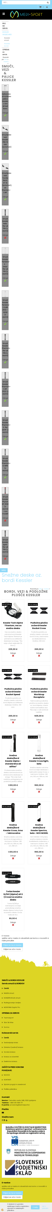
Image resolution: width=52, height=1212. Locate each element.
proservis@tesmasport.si (20, 1105)
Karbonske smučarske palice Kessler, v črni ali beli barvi (5, 101)
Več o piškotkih (45, 1207)
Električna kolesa (10, 1061)
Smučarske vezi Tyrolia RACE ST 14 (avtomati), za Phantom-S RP (5, 183)
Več (5, 178)
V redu (35, 1207)
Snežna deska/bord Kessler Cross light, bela (39, 759)
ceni (5, 59)
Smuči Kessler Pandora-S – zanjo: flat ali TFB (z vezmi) (5, 265)
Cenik (6, 988)
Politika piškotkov (10, 1089)
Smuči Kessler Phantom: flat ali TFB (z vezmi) (5, 349)
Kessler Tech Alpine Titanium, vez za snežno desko (13, 625)
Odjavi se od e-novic (12, 949)
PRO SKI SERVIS (5, 26)
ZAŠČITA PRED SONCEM (13, 1067)
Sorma (6, 1027)
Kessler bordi (6, 44)
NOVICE (7, 1075)
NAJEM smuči (9, 993)
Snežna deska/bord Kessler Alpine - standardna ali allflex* (13, 761)
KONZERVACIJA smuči (12, 998)
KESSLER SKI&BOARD (5, 33)
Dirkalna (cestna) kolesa (13, 1047)
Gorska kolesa (9, 1052)
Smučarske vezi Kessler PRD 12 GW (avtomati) (5, 141)
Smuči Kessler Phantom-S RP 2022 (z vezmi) (5, 388)
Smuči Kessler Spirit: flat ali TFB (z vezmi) (5, 546)
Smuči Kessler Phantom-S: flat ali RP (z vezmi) (5, 426)
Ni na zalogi (7, 604)
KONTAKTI (7, 1080)
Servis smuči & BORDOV (13, 983)
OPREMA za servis (5, 52)
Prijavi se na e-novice (12, 945)
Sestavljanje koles (11, 1042)
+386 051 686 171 (16, 1103)
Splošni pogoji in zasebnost (15, 1084)
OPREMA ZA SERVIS (10, 1013)
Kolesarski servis (10, 1033)
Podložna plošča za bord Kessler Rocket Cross (39, 625)
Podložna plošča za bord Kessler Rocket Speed (13, 691)
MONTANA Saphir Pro (12, 1007)
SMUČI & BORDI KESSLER (13, 980)
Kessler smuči (6, 39)
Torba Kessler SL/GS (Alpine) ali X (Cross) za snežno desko (13, 895)
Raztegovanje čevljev (12, 1002)
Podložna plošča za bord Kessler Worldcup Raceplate (39, 693)
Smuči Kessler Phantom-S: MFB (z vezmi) (5, 464)
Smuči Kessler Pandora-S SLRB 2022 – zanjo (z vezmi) (5, 308)
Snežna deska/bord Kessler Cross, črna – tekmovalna (13, 829)
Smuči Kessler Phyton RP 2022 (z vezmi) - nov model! (5, 505)
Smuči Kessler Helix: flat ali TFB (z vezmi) (5, 225)
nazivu (6, 61)
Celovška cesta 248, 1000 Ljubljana (19, 1100)
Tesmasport (8, 1018)
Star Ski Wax (8, 1022)
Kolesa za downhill (11, 1057)
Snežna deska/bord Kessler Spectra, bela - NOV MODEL (39, 829)
